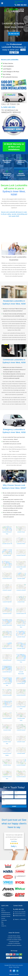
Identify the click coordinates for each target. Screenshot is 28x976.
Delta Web (16, 974)
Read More (14, 841)
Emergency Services (5, 916)
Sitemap (10, 967)
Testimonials (4, 920)
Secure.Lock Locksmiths (17, 965)
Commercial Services (5, 914)
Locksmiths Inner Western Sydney (14, 939)
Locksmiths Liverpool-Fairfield (14, 937)
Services (3, 918)
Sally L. (14, 846)
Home (2, 908)
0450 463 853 (21, 5)
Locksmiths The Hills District (14, 943)
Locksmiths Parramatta (14, 941)
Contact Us (3, 925)
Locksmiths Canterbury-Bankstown (14, 945)
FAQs (2, 924)
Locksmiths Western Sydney (14, 935)
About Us (3, 910)
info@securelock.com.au (20, 915)
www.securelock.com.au (20, 913)
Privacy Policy (16, 967)
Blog (2, 922)
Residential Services (5, 912)
